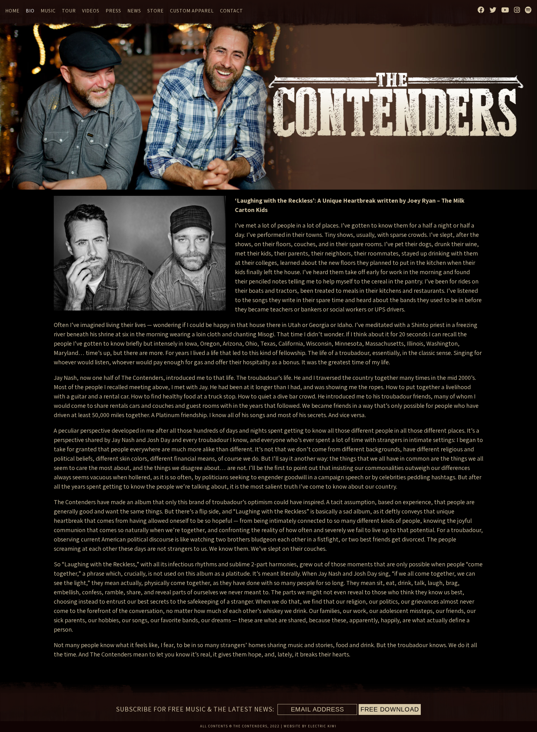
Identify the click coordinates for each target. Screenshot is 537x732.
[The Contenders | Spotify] (528, 10)
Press (113, 10)
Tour (69, 10)
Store (155, 10)
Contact (231, 10)
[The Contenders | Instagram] (517, 10)
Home (12, 10)
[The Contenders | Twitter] (493, 10)
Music (48, 10)
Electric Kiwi (322, 726)
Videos (90, 10)
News (134, 10)
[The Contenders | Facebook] (481, 10)
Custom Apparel (192, 10)
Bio (30, 10)
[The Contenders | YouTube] (505, 10)
